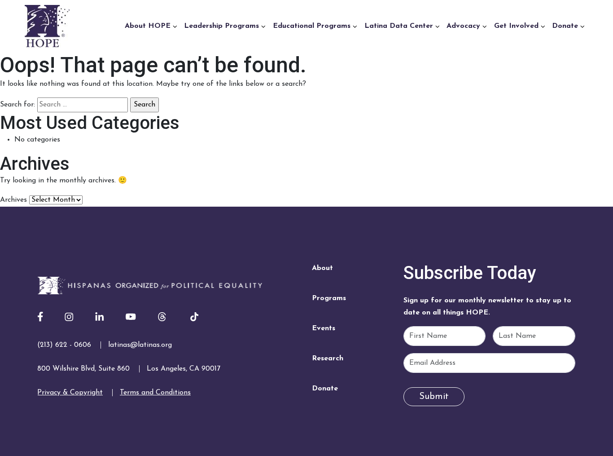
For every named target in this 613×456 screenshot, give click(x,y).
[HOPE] (150, 284)
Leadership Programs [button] (222, 26)
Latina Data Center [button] (399, 26)
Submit (434, 396)
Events (323, 328)
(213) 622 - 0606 (64, 345)
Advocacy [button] (464, 26)
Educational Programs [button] (313, 26)
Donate (325, 388)
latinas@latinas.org (140, 345)
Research (327, 358)
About (322, 268)
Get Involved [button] (517, 26)
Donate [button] (566, 26)
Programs (329, 298)
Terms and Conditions (155, 392)
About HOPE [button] (149, 26)
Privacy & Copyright (70, 392)
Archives (13, 200)
